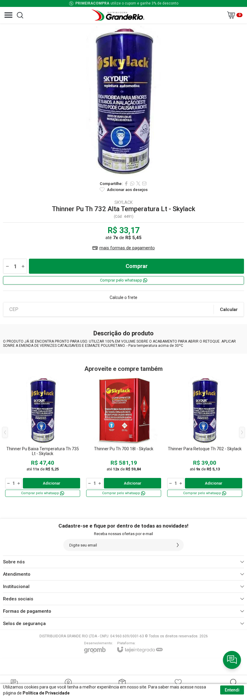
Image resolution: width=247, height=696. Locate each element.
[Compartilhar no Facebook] (126, 183)
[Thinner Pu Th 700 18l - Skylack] (123, 437)
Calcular (229, 309)
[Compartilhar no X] (138, 183)
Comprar (137, 266)
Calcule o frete (123, 297)
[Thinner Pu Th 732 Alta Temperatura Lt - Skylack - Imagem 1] (123, 100)
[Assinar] (178, 545)
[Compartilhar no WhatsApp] (132, 183)
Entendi (232, 690)
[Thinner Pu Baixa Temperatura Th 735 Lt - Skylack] (42, 437)
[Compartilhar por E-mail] (144, 183)
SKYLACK (123, 202)
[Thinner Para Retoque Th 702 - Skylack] (204, 437)
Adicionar (51, 483)
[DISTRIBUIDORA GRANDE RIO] (118, 15)
